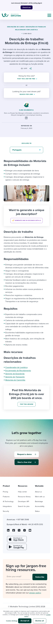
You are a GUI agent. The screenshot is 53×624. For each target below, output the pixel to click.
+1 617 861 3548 (22, 519)
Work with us (40, 497)
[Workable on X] (24, 531)
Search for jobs (24, 506)
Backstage (39, 501)
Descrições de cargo (15, 27)
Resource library (24, 497)
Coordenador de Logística (16, 367)
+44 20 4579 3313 (35, 524)
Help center (22, 492)
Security (6, 511)
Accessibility (39, 506)
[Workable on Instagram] (29, 531)
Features (6, 497)
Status (37, 511)
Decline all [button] (39, 621)
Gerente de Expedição (15, 374)
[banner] (26, 215)
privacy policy (35, 593)
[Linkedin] (26, 117)
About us (38, 492)
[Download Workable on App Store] (16, 539)
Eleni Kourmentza (26, 110)
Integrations (7, 506)
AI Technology (8, 501)
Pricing (5, 492)
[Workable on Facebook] (13, 531)
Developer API (23, 501)
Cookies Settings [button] (11, 621)
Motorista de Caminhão (15, 380)
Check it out (27, 7)
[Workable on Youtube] (19, 531)
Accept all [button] (24, 620)
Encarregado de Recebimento (18, 370)
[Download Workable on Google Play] (16, 547)
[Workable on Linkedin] (8, 531)
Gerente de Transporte (15, 377)
